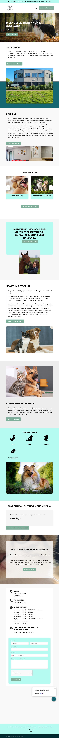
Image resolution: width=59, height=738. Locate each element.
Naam (13, 641)
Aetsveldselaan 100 (20, 594)
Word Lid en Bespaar (15, 321)
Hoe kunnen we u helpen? (18, 659)
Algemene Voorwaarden (45, 727)
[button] (8, 187)
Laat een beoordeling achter (17, 528)
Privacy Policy (36, 727)
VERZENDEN (16, 680)
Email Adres (14, 647)
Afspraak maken (46, 8)
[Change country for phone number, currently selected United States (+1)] (12, 655)
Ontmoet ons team (14, 64)
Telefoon (13, 653)
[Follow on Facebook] (46, 2)
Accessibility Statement (29, 729)
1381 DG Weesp (19, 596)
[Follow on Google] (49, 2)
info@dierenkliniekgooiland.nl (35, 2)
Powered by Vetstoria (27, 727)
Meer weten (12, 34)
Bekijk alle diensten (30, 206)
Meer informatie (13, 419)
